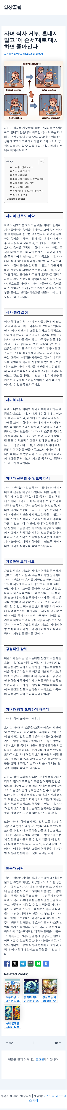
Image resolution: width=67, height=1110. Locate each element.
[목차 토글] (40, 162)
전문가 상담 (21, 194)
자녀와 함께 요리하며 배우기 (29, 190)
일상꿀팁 (13, 7)
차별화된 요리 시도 (24, 183)
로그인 (40, 1059)
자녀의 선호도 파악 (24, 167)
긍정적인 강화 (22, 186)
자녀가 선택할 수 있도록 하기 (29, 179)
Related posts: (16, 198)
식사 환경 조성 (22, 171)
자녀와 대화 (21, 175)
